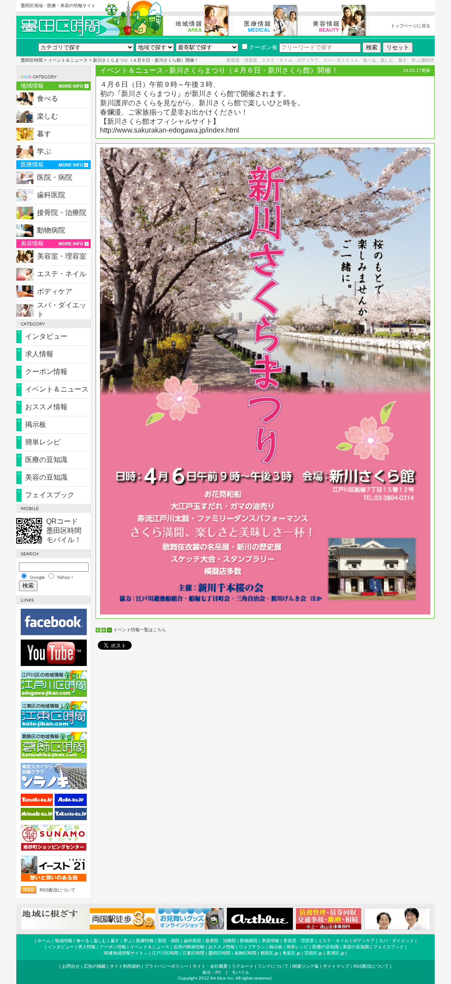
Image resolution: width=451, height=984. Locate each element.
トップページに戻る (410, 25)
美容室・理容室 (61, 256)
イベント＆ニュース (68, 60)
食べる (47, 98)
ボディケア (54, 291)
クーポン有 (263, 47)
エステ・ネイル (61, 273)
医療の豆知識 (46, 459)
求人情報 (39, 354)
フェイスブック (49, 495)
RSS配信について (57, 890)
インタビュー (46, 336)
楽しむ (47, 116)
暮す (44, 133)
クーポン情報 (46, 371)
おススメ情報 (46, 407)
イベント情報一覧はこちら (139, 629)
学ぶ (44, 151)
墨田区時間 (32, 60)
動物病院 (51, 230)
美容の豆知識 (46, 477)
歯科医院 (51, 195)
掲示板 (35, 424)
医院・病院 (54, 177)
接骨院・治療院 (61, 212)
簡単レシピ (42, 442)
